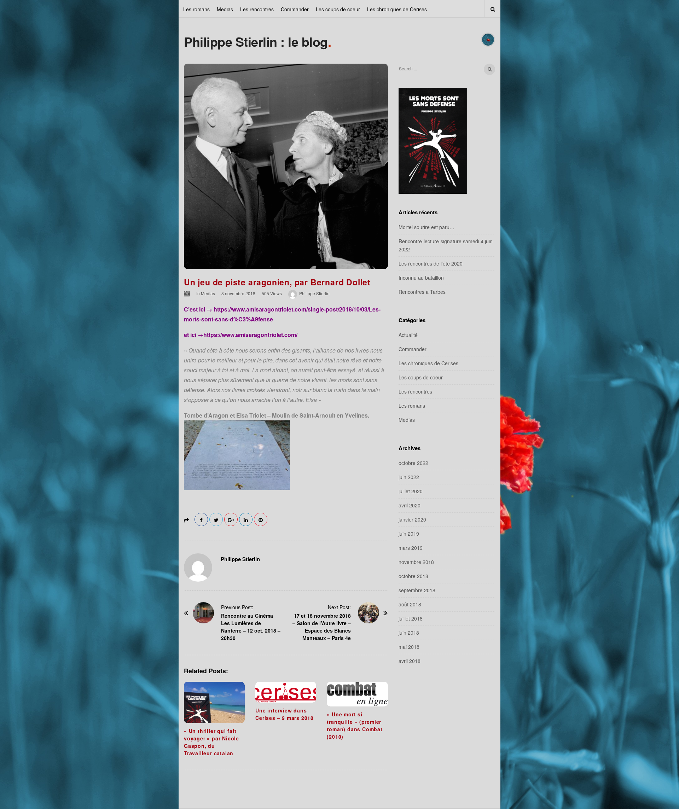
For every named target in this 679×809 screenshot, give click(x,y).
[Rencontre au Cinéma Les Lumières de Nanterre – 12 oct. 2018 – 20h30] (203, 612)
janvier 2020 (412, 519)
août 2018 (410, 604)
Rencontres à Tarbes (422, 291)
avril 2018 (409, 660)
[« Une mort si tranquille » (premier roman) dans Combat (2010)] (357, 694)
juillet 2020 (411, 491)
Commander (295, 9)
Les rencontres (257, 9)
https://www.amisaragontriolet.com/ (250, 335)
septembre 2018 (417, 590)
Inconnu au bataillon (421, 277)
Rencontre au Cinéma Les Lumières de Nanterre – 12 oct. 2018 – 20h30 (250, 626)
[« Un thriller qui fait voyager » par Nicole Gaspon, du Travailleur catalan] (214, 702)
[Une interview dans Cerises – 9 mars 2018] (285, 692)
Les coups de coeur (338, 9)
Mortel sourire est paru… (426, 227)
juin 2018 (409, 632)
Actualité (408, 334)
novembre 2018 (416, 561)
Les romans (196, 9)
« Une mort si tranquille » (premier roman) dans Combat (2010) (354, 725)
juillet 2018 (411, 618)
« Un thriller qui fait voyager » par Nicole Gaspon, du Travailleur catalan (211, 742)
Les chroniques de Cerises (397, 9)
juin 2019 (409, 533)
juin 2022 (409, 477)
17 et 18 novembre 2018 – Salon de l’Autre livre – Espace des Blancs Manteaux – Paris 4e (321, 626)
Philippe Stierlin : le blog (256, 41)
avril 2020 (409, 505)
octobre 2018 (413, 576)
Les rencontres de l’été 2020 (431, 263)
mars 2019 (411, 547)
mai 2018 (409, 646)
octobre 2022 (413, 462)
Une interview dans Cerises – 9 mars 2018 (284, 714)
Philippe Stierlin (314, 293)
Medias (225, 9)
